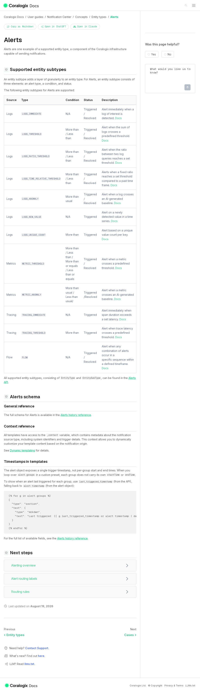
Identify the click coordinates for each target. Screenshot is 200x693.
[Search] (186, 6)
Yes (153, 54)
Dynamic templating (22, 450)
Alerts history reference (76, 415)
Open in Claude (87, 26)
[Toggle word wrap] (129, 496)
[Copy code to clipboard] (134, 496)
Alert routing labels (24, 579)
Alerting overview (23, 565)
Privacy (168, 685)
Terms (179, 685)
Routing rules (20, 592)
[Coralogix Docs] (21, 5)
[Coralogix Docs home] (21, 686)
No (169, 54)
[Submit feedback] (187, 87)
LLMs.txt (190, 685)
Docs (118, 118)
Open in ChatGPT (55, 26)
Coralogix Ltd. (138, 685)
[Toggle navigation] (194, 5)
